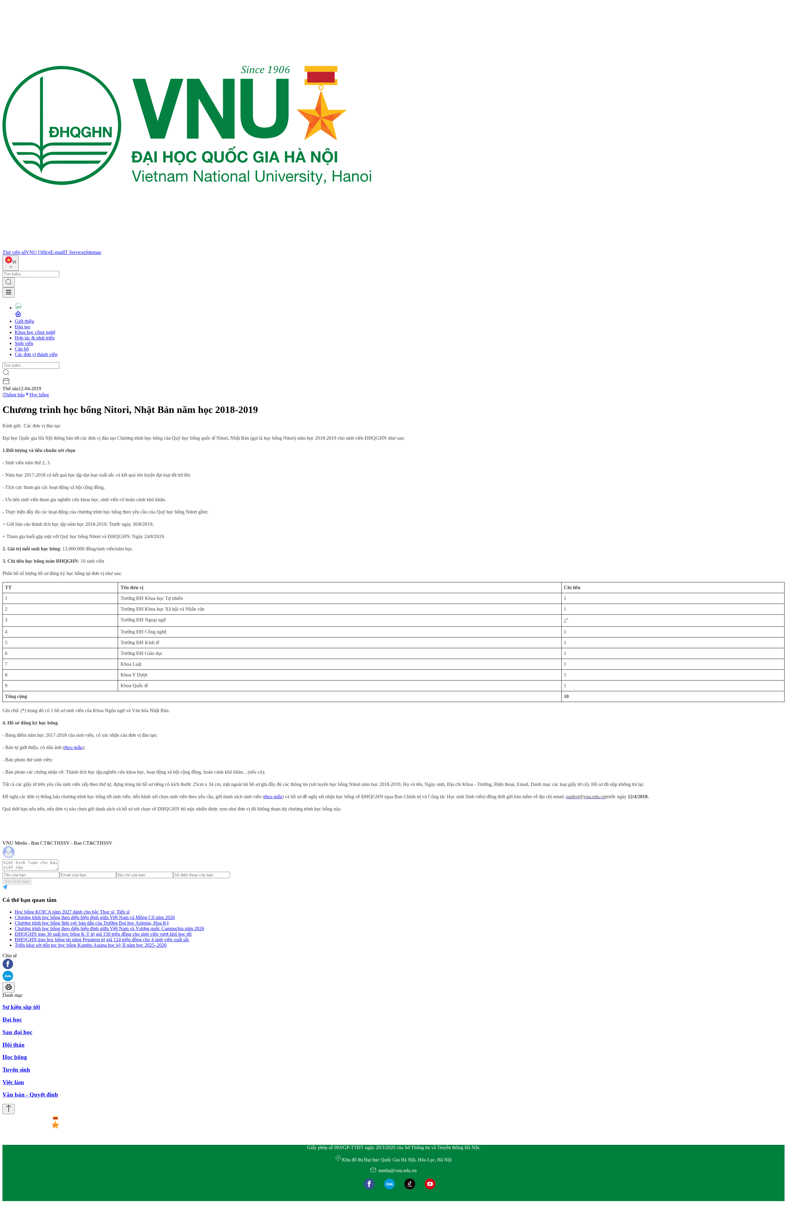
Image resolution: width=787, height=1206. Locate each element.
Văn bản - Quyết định (30, 1094)
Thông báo (14, 394)
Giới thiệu (24, 321)
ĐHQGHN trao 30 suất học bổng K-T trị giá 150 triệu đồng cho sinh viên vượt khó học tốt (103, 934)
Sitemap (93, 252)
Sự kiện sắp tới (21, 1007)
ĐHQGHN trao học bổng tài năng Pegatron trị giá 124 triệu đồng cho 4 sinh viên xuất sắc (102, 939)
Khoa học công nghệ (35, 332)
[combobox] (10, 263)
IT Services (74, 252)
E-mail (56, 252)
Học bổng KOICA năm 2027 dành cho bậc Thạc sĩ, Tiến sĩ (72, 911)
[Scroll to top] (8, 1109)
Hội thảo (13, 1044)
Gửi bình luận (17, 881)
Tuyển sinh (16, 1069)
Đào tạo (22, 326)
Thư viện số (14, 252)
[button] (393, 964)
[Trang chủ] (186, 246)
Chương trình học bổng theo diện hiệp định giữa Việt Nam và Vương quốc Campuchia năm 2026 (109, 928)
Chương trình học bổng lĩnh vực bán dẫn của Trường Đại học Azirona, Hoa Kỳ (92, 923)
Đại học (12, 1019)
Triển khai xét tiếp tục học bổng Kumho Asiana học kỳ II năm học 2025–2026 (91, 945)
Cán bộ (22, 348)
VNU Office (38, 252)
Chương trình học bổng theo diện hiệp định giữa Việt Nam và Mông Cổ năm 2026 (95, 917)
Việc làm (13, 1082)
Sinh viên (24, 343)
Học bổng (39, 394)
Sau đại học (17, 1032)
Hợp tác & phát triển (34, 337)
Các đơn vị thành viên (36, 354)
